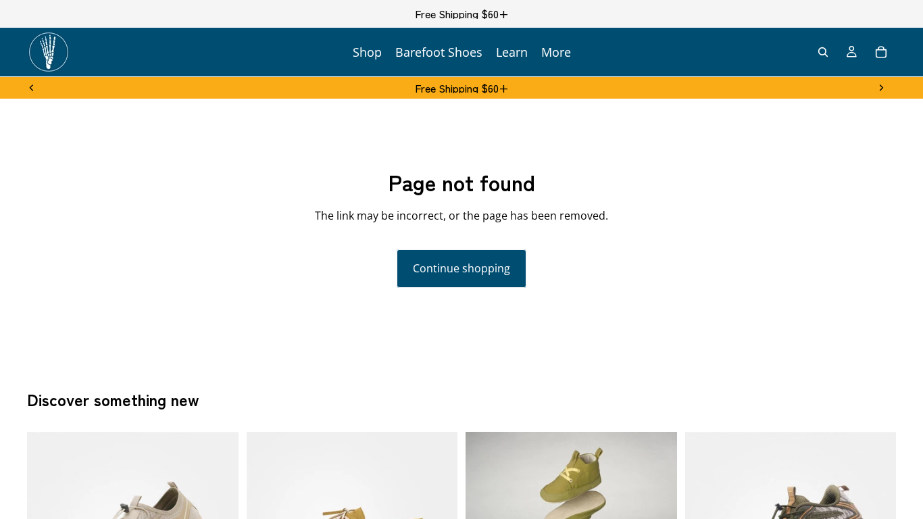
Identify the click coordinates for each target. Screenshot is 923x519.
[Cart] (881, 52)
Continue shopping (461, 268)
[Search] (823, 52)
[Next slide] (881, 88)
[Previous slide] (32, 88)
